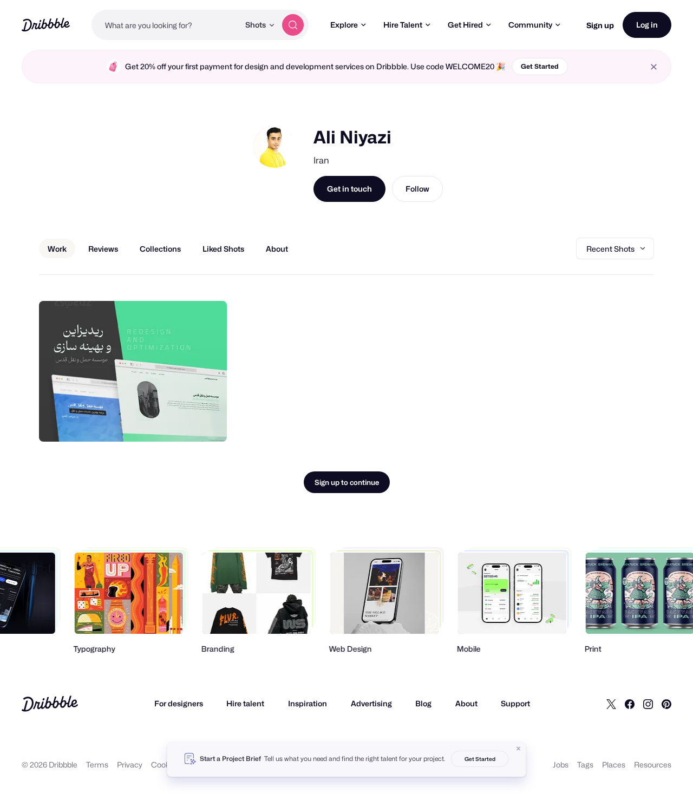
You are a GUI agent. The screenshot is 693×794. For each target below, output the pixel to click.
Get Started (540, 66)
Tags (585, 764)
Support (515, 703)
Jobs (560, 764)
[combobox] (165, 25)
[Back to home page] (46, 24)
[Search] (293, 25)
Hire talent (245, 703)
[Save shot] (185, 421)
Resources (652, 764)
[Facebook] (630, 703)
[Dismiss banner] (518, 748)
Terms (97, 764)
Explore (344, 24)
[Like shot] (207, 421)
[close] (653, 66)
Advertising (371, 703)
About (466, 703)
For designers (178, 703)
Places (613, 764)
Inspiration (307, 703)
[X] (611, 703)
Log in (647, 24)
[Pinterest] (666, 703)
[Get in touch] (163, 421)
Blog (423, 703)
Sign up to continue (347, 482)
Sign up (600, 25)
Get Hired (465, 24)
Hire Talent (402, 24)
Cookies (165, 764)
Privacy (129, 764)
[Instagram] (648, 703)
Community (530, 24)
